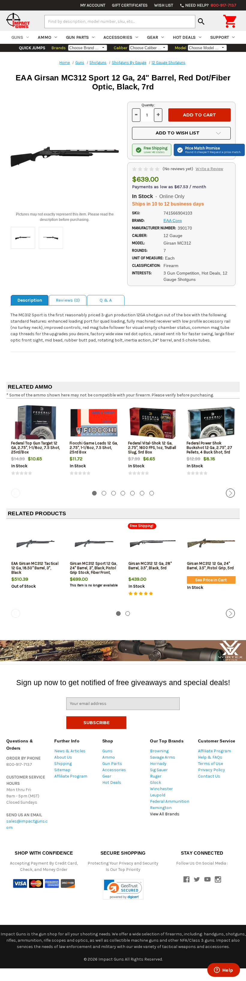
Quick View (36, 422)
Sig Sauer (159, 769)
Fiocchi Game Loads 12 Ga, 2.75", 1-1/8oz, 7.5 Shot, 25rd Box (94, 447)
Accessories (118, 37)
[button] (123, 889)
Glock (155, 782)
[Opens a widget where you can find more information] (223, 970)
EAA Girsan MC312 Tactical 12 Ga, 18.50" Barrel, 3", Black (34, 568)
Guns (17, 37)
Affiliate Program (70, 776)
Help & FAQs (210, 757)
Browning (159, 751)
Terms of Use (210, 763)
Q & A (106, 300)
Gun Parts (77, 37)
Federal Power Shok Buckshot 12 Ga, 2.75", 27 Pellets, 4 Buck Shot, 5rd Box (209, 450)
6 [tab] (142, 493)
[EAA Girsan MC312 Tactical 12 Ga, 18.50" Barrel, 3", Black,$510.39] (36, 543)
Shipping (63, 763)
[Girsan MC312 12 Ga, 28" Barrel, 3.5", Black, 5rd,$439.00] (153, 543)
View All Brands (164, 814)
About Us (63, 757)
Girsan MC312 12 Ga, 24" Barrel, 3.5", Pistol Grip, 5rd (210, 565)
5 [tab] (132, 493)
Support (219, 37)
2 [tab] (104, 493)
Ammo (44, 37)
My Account (92, 5)
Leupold (157, 795)
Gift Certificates (130, 5)
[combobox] (119, 21)
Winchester (161, 788)
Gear (152, 37)
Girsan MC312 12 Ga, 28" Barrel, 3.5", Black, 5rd (150, 565)
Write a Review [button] (209, 168)
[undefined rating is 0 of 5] (146, 168)
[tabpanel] (35, 445)
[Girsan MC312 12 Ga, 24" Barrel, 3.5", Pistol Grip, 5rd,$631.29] (211, 543)
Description (29, 300)
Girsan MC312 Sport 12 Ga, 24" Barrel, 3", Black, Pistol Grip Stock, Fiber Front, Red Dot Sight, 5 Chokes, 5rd (93, 572)
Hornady (158, 763)
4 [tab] (123, 493)
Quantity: (148, 105)
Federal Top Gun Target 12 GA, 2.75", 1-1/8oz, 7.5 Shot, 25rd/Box (35, 447)
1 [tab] (94, 493)
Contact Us (209, 776)
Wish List (163, 5)
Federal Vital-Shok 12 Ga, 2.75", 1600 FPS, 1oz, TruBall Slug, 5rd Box (152, 447)
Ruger (155, 776)
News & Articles (70, 751)
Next (230, 493)
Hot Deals (184, 37)
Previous (15, 493)
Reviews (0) (68, 300)
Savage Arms (162, 757)
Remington (161, 807)
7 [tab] (151, 493)
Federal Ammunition (169, 801)
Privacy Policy (211, 769)
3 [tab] (113, 493)
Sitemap (62, 769)
